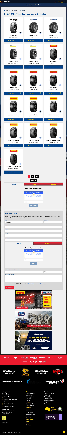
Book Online (29, 419)
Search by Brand (30, 397)
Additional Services (30, 414)
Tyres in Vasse (47, 395)
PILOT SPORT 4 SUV (13, 61)
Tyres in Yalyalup (48, 398)
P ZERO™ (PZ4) (53, 61)
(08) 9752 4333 (8, 403)
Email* (6, 233)
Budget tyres (47, 402)
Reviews (28, 425)
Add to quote (11, 40)
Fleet (27, 421)
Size (6, 220)
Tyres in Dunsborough (49, 393)
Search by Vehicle (30, 393)
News (28, 423)
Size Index (46, 391)
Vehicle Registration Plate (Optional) (13, 270)
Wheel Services (29, 412)
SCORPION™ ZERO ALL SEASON (53, 140)
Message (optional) (9, 274)
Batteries (28, 409)
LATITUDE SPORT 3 (33, 35)
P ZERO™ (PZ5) (33, 87)
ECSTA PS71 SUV (13, 35)
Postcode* (7, 238)
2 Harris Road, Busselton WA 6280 (10, 400)
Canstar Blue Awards (49, 400)
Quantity (46, 220)
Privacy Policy (31, 283)
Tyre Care (28, 398)
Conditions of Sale (17, 432)
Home (6, 10)
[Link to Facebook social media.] (64, 432)
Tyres (27, 392)
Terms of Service (40, 283)
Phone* (6, 229)
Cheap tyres (47, 403)
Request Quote (9, 287)
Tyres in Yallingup (48, 397)
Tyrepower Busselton (35, 4)
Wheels (28, 402)
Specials (28, 416)
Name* (6, 225)
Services (28, 407)
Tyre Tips (28, 400)
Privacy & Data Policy (9, 432)
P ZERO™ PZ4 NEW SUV (53, 114)
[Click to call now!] (55, 1)
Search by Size (29, 395)
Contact (28, 417)
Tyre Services (29, 410)
